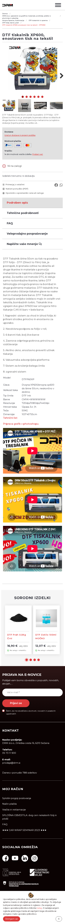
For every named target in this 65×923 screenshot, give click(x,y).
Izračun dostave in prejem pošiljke (20, 135)
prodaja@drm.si (11, 762)
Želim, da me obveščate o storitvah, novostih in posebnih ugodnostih (31, 712)
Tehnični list (10, 417)
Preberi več (37, 154)
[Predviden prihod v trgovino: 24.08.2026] (8, 650)
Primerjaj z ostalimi (15, 184)
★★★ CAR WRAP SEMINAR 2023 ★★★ (24, 830)
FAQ (4, 824)
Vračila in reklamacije (14, 809)
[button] (26, 659)
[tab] (32, 203)
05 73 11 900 (9, 752)
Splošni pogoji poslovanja (16, 798)
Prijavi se (16, 703)
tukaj (39, 908)
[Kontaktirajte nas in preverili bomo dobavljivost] (4, 166)
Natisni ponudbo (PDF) (17, 189)
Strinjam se (11, 918)
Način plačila (9, 803)
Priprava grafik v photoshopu (21, 423)
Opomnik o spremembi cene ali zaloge (25, 193)
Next (60, 75)
